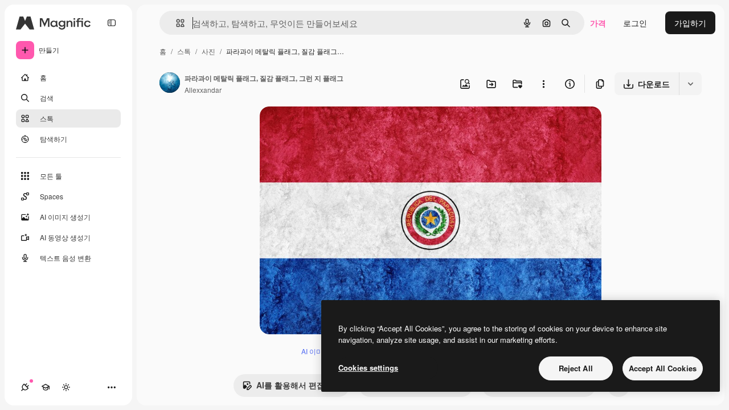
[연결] (25, 387)
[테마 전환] (66, 387)
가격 (598, 22)
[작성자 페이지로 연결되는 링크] (169, 83)
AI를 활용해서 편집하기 (298, 385)
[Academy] (45, 387)
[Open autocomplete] (175, 23)
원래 (325, 128)
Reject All (576, 368)
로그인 (635, 22)
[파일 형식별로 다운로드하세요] (690, 83)
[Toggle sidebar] (112, 23)
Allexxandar (203, 90)
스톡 (184, 51)
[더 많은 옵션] (543, 83)
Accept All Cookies (663, 368)
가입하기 (690, 22)
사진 (208, 51)
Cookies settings (368, 367)
